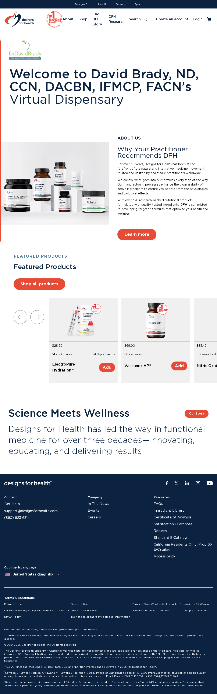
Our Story (196, 413)
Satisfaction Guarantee (173, 524)
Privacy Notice (13, 604)
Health (102, 4)
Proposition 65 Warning (195, 604)
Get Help (12, 504)
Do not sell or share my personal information (100, 617)
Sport (138, 4)
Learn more (136, 234)
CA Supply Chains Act (194, 610)
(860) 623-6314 (17, 517)
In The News (98, 503)
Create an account (172, 19)
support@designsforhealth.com (31, 511)
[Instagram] (198, 483)
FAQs (158, 503)
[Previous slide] (20, 317)
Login (198, 19)
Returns (160, 531)
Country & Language (20, 567)
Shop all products (39, 284)
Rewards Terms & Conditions (151, 610)
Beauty (120, 4)
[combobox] (32, 574)
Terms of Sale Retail (84, 610)
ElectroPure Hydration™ (63, 367)
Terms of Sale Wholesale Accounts (155, 604)
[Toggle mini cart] (209, 19)
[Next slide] (37, 317)
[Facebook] (167, 483)
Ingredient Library (169, 510)
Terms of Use (79, 604)
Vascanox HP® (137, 366)
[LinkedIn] (187, 483)
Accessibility (164, 556)
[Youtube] (210, 483)
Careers (94, 517)
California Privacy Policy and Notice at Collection (36, 610)
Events (93, 510)
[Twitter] (176, 483)
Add (107, 367)
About (68, 19)
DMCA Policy (12, 617)
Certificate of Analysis (172, 517)
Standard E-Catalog (170, 537)
